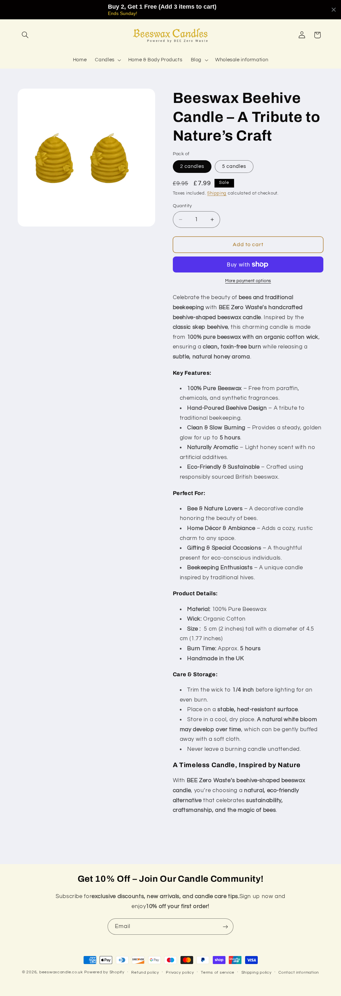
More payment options (248, 281)
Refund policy (145, 972)
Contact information (298, 972)
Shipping (216, 193)
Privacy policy (180, 972)
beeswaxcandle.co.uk (61, 972)
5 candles (234, 166)
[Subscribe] (225, 926)
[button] (25, 35)
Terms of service (217, 972)
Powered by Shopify (104, 972)
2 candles (192, 166)
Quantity (182, 206)
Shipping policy (256, 972)
